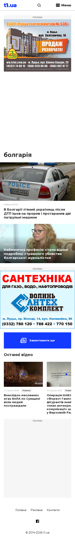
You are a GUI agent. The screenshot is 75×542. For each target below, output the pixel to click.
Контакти (53, 510)
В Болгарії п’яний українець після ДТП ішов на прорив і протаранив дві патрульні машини (37, 213)
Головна (20, 510)
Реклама (36, 510)
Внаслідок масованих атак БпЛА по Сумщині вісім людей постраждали (22, 400)
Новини (26, 390)
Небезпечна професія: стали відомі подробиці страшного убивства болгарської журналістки (36, 254)
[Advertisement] (37, 111)
